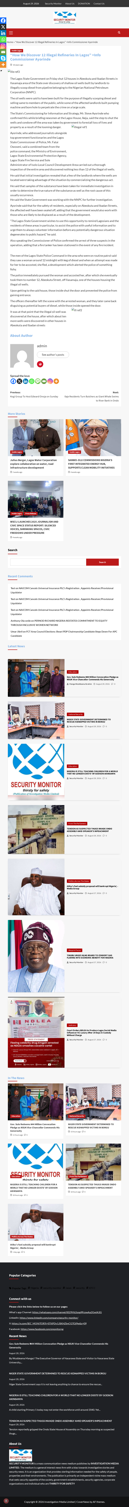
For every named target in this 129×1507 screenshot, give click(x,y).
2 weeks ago (17, 472)
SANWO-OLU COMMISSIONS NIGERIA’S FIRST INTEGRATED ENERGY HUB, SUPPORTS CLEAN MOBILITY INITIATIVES (91, 464)
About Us (69, 3)
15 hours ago (76, 1131)
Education (72, 672)
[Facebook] (13, 381)
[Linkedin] (25, 381)
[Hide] (1, 70)
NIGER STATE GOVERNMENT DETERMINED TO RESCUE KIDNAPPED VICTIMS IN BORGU (91, 1126)
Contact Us (99, 3)
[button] (11, 32)
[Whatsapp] (31, 381)
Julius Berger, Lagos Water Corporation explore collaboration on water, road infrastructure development (33, 464)
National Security (75, 714)
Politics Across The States (78, 881)
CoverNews (82, 1501)
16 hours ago (18, 1195)
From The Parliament (77, 823)
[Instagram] (50, 381)
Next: (91, 396)
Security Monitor (53, 3)
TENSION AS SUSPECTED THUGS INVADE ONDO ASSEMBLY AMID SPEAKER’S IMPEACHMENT (92, 1186)
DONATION (84, 3)
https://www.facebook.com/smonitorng (42, 1329)
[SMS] (38, 381)
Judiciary (72, 1025)
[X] (19, 381)
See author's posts (53, 354)
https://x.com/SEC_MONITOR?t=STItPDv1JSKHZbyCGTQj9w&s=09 (49, 1323)
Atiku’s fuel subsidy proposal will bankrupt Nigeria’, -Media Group (33, 1246)
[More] (56, 381)
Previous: (34, 394)
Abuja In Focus (74, 950)
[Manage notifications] (6, 1500)
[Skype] (3, 58)
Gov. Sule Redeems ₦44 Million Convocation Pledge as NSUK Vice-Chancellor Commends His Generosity (35, 1128)
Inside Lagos (17, 50)
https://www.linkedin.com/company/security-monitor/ (49, 1317)
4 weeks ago (75, 472)
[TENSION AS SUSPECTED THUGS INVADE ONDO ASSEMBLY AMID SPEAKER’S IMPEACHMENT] (93, 1162)
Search (12, 550)
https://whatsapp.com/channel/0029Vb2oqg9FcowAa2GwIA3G (67, 1312)
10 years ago (18, 65)
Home (10, 42)
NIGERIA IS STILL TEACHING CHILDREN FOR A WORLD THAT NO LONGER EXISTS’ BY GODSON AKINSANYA (34, 1188)
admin (42, 346)
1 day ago (16, 1252)
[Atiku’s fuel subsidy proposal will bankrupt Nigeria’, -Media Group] (35, 1222)
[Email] (44, 381)
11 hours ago (18, 1135)
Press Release (30, 513)
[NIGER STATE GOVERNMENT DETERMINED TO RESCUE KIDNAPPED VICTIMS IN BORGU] (93, 1101)
